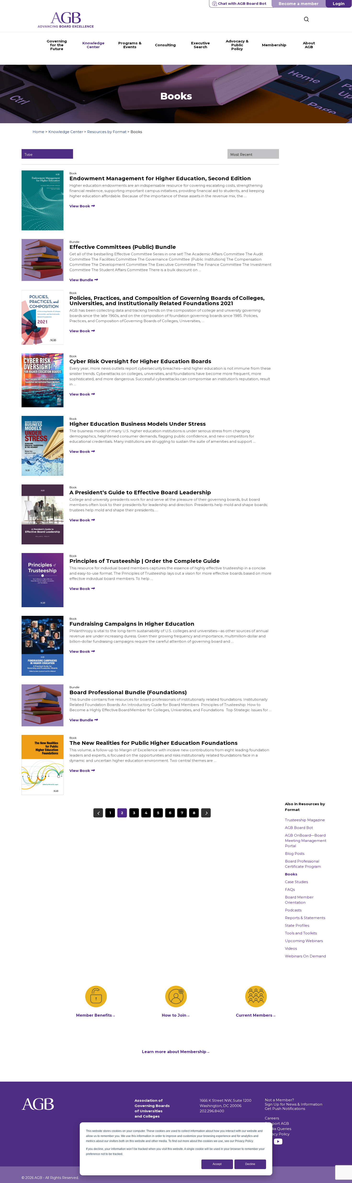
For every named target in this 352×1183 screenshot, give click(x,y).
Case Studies (296, 882)
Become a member (298, 3)
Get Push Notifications (285, 1108)
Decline (250, 1164)
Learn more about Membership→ (176, 1051)
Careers (272, 1118)
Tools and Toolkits (301, 933)
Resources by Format (106, 131)
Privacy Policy (277, 1134)
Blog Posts (294, 853)
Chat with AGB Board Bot (242, 3)
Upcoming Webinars (304, 940)
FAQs (290, 889)
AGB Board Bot (299, 827)
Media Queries (278, 1128)
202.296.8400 (212, 1111)
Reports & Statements (305, 917)
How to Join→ (176, 1015)
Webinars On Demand (305, 956)
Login (339, 3)
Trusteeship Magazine (305, 820)
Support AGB (277, 1123)
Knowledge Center (65, 131)
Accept (217, 1164)
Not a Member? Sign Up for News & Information (293, 1102)
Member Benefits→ (96, 1015)
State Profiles (297, 925)
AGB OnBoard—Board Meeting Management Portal (305, 840)
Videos (291, 948)
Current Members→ (256, 1015)
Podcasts (293, 910)
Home (38, 131)
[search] (306, 19)
